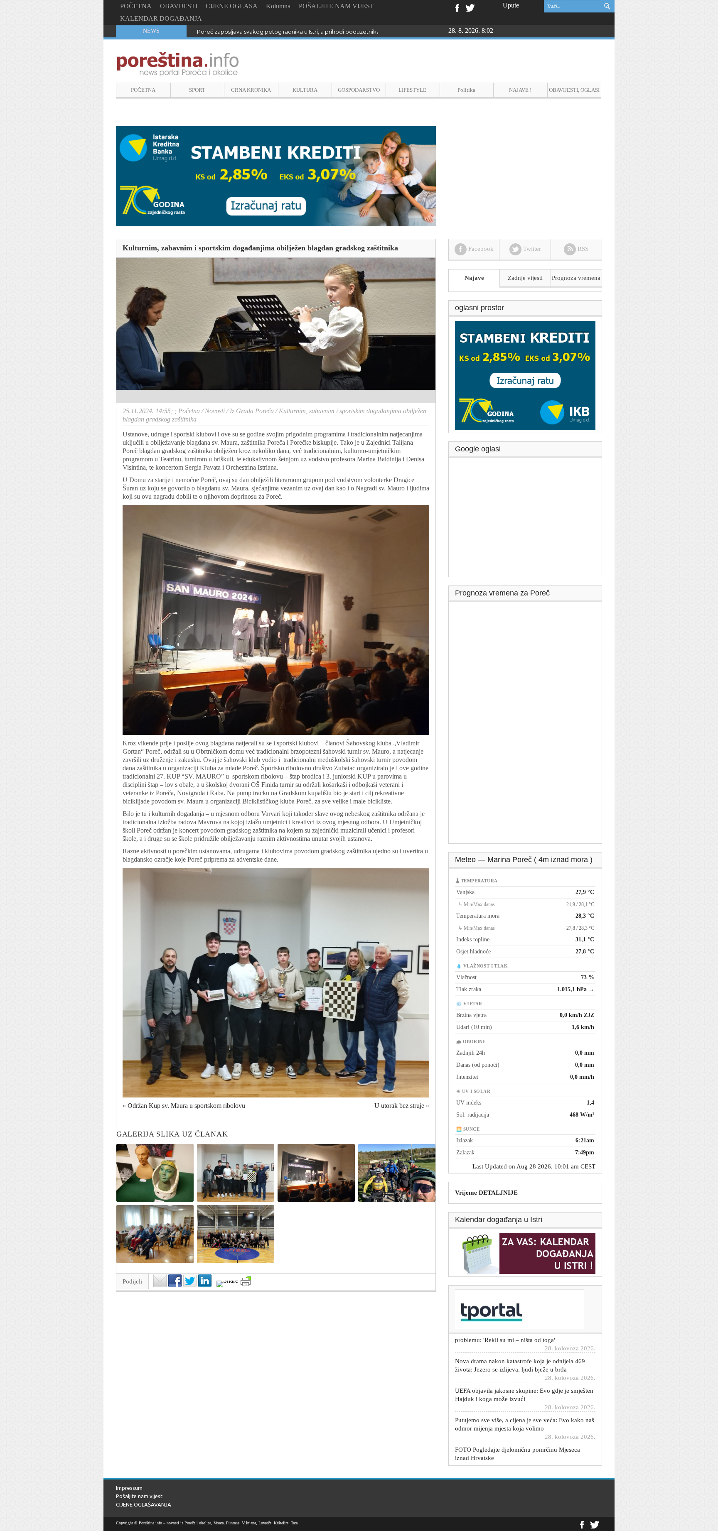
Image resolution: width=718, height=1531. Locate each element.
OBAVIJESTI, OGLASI (574, 90)
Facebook (456, 7)
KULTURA (305, 90)
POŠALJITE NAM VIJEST (336, 6)
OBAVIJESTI (178, 6)
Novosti (215, 410)
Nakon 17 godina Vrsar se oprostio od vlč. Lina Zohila (266, 31)
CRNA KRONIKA (251, 90)
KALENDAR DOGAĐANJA (161, 18)
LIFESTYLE (412, 90)
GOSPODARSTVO (359, 90)
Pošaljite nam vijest (139, 1496)
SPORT (197, 90)
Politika (466, 90)
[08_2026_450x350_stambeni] (525, 375)
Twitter (469, 7)
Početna (189, 410)
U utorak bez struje (399, 1105)
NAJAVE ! (520, 90)
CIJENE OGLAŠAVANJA (143, 1504)
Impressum (129, 1488)
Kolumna (278, 6)
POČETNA (136, 6)
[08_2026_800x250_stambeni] (276, 175)
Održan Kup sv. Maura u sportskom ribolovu (186, 1105)
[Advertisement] (525, 520)
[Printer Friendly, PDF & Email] (246, 1281)
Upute (511, 5)
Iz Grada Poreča (252, 410)
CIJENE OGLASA (232, 6)
